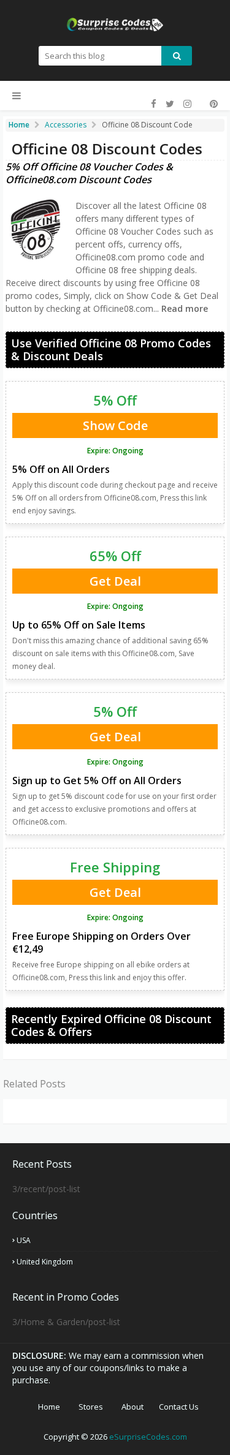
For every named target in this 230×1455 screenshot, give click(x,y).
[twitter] (170, 104)
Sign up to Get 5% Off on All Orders (97, 780)
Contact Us (179, 1406)
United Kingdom (45, 1262)
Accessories (65, 124)
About (132, 1406)
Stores (91, 1406)
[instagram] (187, 104)
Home (49, 1406)
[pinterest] (212, 104)
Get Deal (115, 581)
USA (24, 1240)
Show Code (115, 425)
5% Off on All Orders (61, 469)
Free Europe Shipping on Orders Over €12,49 (101, 942)
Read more (183, 308)
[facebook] (153, 104)
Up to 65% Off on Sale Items (78, 625)
